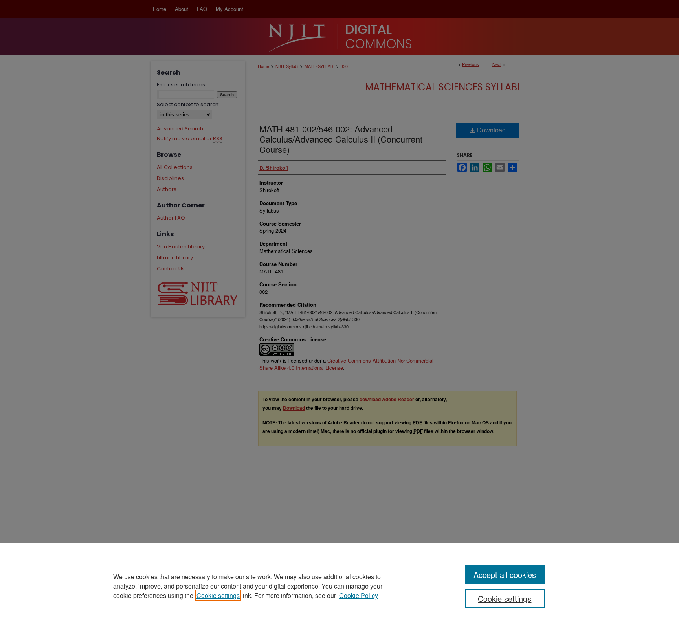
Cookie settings (218, 595)
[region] (339, 586)
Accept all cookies (504, 574)
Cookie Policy (358, 595)
